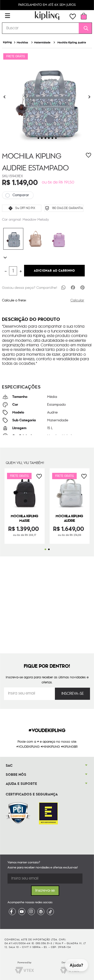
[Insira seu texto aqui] (12, 911)
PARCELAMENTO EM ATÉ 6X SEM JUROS (47, 5)
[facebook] (72, 287)
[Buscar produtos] (84, 28)
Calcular (77, 300)
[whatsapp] (63, 287)
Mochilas (22, 42)
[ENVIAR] (72, 694)
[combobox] (47, 28)
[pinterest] (82, 287)
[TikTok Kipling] (50, 911)
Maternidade (42, 42)
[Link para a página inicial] (7, 42)
